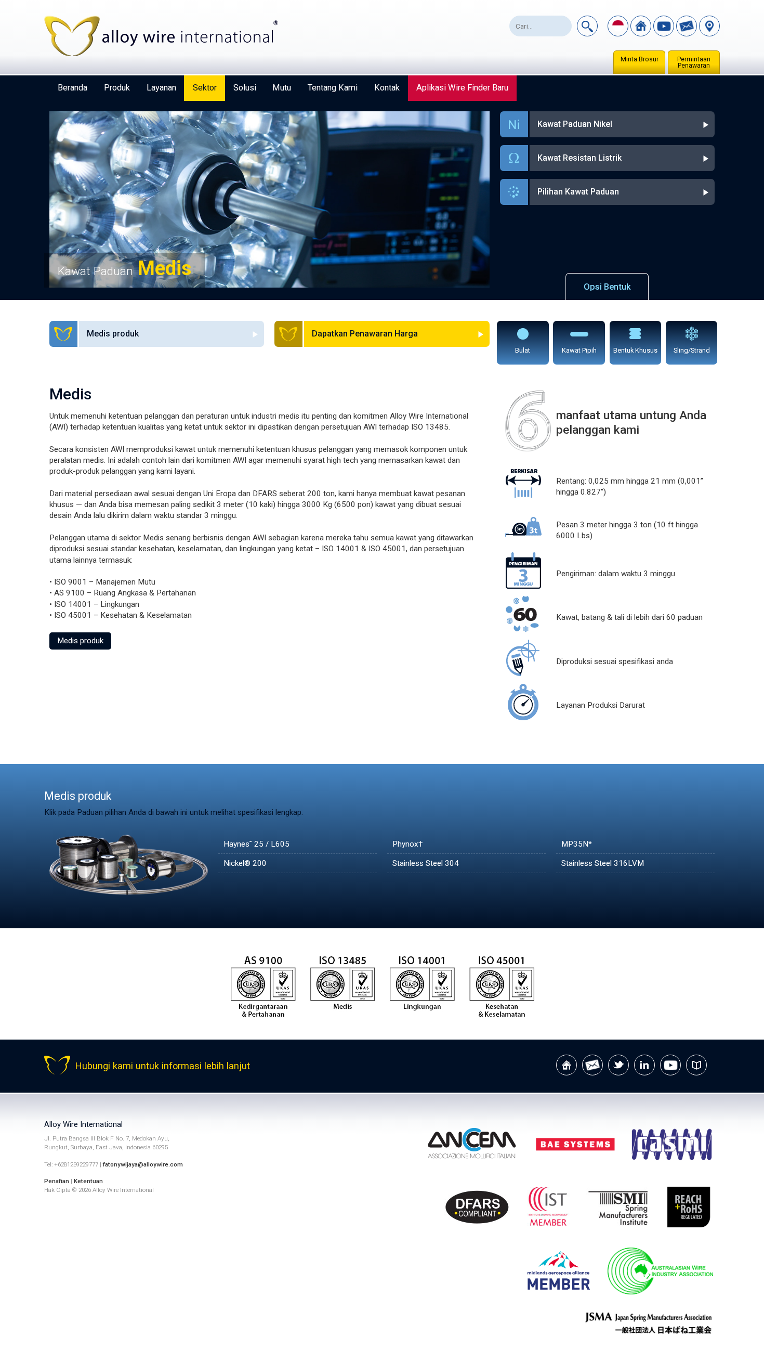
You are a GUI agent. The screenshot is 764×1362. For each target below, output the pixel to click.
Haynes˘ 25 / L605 (256, 844)
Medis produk (80, 640)
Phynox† (407, 844)
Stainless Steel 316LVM (602, 863)
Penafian (56, 1181)
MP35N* (576, 844)
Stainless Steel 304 (425, 863)
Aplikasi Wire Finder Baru (462, 88)
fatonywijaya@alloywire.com (143, 1164)
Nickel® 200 (245, 863)
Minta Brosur (639, 59)
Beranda (72, 88)
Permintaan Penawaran (693, 62)
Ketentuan (88, 1181)
